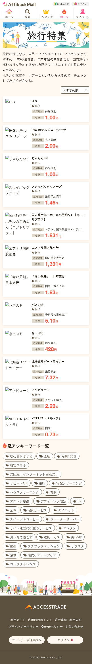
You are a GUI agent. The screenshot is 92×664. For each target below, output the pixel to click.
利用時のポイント (40, 620)
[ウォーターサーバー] (62, 518)
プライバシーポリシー (23, 626)
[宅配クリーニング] (67, 482)
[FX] (77, 500)
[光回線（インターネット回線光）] (32, 473)
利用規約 (75, 620)
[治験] (11, 554)
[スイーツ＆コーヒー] (22, 518)
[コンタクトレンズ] (21, 563)
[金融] (45, 455)
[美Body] (74, 536)
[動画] (11, 545)
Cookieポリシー (52, 626)
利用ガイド (17, 620)
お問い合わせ (74, 626)
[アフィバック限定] (51, 500)
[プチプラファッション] (42, 545)
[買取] (51, 491)
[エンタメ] (67, 527)
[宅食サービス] (35, 509)
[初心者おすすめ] (19, 455)
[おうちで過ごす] (19, 536)
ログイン (82, 4)
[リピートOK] (16, 482)
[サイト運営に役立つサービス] (29, 527)
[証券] (11, 509)
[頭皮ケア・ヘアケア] (40, 554)
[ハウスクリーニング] (22, 491)
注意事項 (61, 620)
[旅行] (40, 482)
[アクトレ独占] (17, 500)
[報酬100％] (66, 455)
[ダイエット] (64, 509)
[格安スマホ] (16, 464)
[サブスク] (75, 545)
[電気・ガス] (50, 536)
